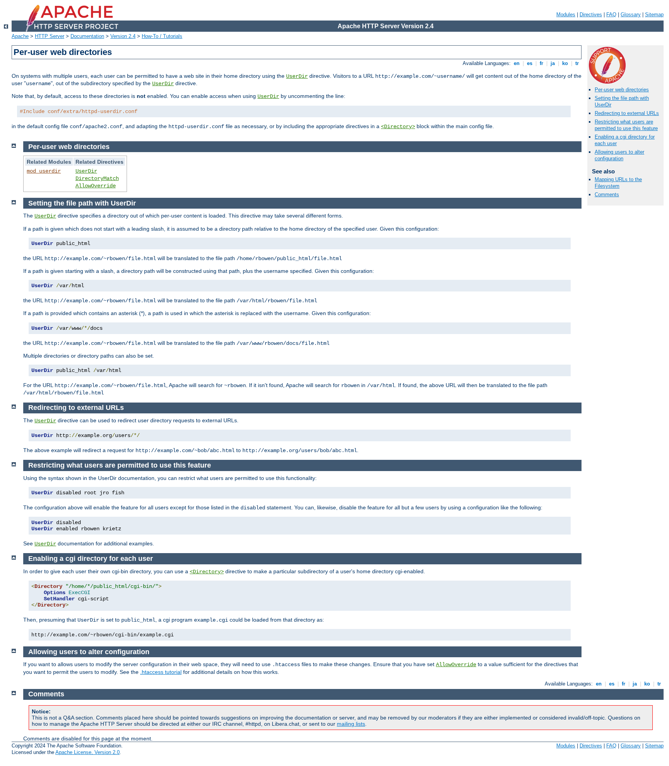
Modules (565, 14)
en (516, 63)
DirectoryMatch (97, 178)
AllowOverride (95, 186)
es (529, 63)
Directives (591, 14)
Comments (607, 194)
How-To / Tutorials (162, 36)
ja (552, 63)
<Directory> (398, 126)
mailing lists (351, 724)
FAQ (611, 14)
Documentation (87, 36)
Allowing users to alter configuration (619, 155)
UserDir (297, 76)
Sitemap (654, 14)
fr (541, 63)
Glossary (631, 14)
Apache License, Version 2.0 (87, 752)
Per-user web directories (622, 90)
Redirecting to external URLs (627, 113)
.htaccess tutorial (161, 672)
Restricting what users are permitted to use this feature (626, 125)
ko (565, 63)
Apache (20, 36)
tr (577, 63)
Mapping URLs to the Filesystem (618, 183)
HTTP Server (49, 36)
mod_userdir (44, 171)
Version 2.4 (123, 36)
